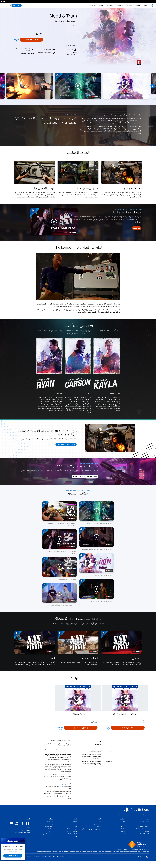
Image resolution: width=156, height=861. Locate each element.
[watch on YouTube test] (95, 96)
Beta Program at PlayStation (22, 832)
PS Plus (120, 5)
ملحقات (110, 5)
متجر (146, 5)
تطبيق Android (26, 830)
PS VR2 (123, 826)
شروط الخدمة (50, 821)
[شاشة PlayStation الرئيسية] (152, 5)
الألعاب (130, 5)
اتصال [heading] (28, 819)
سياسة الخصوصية (62, 856)
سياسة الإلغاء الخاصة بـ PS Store (45, 824)
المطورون (51, 831)
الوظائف (147, 824)
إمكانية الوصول (97, 824)
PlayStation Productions (142, 829)
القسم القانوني (71, 856)
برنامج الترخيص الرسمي (48, 834)
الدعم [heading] (75, 819)
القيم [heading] (99, 819)
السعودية (142, 856)
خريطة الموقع (37, 856)
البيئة (100, 821)
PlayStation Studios (143, 826)
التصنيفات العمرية (49, 826)
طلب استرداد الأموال (72, 834)
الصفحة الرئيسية (145, 814)
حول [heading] (147, 819)
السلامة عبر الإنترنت (96, 826)
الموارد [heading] (51, 819)
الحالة (76, 826)
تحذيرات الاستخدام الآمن (65, 785)
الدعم (93, 5)
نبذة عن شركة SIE (144, 821)
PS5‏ (138, 5)
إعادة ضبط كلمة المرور (72, 831)
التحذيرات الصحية (49, 829)
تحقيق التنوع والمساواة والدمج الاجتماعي (91, 829)
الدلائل (75, 836)
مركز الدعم (74, 821)
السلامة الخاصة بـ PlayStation (70, 824)
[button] (78, 86)
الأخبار (102, 5)
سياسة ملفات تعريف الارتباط (25, 856)
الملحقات (123, 831)
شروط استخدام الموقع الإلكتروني (49, 856)
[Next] (152, 86)
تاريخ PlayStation (144, 834)
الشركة (147, 831)
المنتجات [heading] (122, 819)
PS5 (124, 821)
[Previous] (3, 86)
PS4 (124, 824)
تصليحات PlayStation (72, 829)
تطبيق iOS (27, 827)
